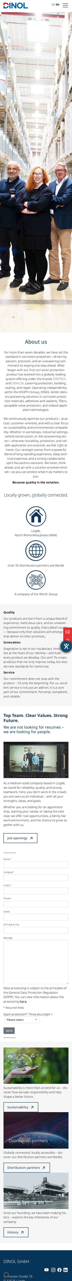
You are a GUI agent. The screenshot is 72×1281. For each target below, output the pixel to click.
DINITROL (59, 379)
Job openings (17, 838)
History (13, 1232)
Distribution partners (23, 1167)
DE (53, 4)
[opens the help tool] (66, 646)
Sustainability (17, 1107)
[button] (6, 1274)
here (23, 1001)
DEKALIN (18, 383)
